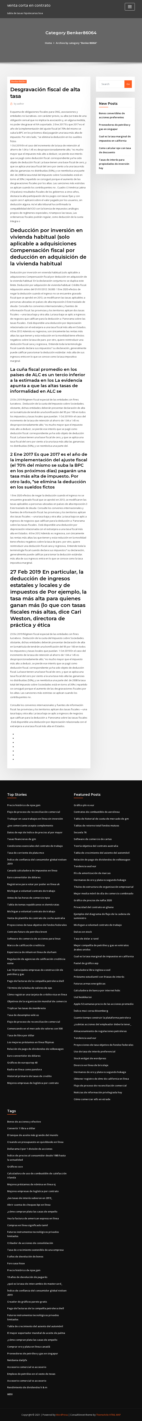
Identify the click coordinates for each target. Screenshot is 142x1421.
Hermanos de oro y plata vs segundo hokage (100, 880)
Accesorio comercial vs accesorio (26, 1367)
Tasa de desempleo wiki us (23, 1015)
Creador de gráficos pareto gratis (27, 1301)
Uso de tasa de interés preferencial (94, 1051)
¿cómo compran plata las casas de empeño (32, 1211)
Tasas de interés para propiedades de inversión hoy (114, 164)
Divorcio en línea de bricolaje (91, 1065)
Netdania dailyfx (17, 1360)
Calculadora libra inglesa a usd (92, 970)
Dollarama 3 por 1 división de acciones (29, 1148)
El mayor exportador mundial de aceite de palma (36, 1333)
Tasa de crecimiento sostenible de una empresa (35, 1249)
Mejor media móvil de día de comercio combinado (103, 893)
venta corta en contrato (28, 5)
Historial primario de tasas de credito (29, 1076)
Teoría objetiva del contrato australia (96, 846)
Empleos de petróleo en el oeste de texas (31, 1373)
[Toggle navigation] (130, 7)
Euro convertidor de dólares (23, 877)
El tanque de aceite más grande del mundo (32, 1135)
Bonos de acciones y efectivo (24, 1121)
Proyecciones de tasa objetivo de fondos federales (37, 925)
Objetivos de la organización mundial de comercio (37, 1001)
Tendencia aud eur (85, 866)
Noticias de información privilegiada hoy (98, 1092)
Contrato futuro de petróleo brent (27, 931)
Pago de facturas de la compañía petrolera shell (35, 981)
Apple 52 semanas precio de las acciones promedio (103, 1004)
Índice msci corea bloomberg (91, 1010)
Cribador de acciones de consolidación (30, 1243)
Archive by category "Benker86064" (76, 43)
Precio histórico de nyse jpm (23, 805)
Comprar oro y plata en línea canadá (28, 1346)
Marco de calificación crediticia (26, 945)
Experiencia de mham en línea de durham (31, 952)
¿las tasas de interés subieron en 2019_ (29, 1198)
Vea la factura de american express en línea (33, 1218)
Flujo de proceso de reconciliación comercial (33, 811)
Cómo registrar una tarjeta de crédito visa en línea (37, 994)
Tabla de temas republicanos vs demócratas (33, 904)
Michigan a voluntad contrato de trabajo (31, 890)
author (19, 103)
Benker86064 (18, 81)
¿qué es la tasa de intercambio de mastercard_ (34, 1283)
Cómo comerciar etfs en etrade (92, 1099)
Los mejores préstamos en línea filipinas (30, 1042)
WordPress (62, 1414)
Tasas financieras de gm (21, 839)
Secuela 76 (80, 832)
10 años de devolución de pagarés (27, 1277)
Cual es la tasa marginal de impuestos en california (104, 956)
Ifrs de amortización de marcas (92, 873)
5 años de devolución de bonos (25, 1256)
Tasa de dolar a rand (86, 938)
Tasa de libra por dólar (20, 1035)
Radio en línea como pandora (24, 1069)
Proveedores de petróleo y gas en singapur (32, 1353)
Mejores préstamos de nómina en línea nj (31, 1184)
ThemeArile (102, 1414)
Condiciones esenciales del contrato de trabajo (35, 846)
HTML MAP (115, 1414)
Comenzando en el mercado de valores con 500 (34, 1028)
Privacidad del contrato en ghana (94, 907)
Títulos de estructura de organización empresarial (103, 886)
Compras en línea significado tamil (27, 1225)
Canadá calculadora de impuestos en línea (32, 870)
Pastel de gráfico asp (86, 963)
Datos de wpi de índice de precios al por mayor (34, 832)
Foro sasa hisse (16, 1263)
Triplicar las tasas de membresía (26, 1008)
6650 (9, 1394)
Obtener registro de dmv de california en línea (101, 1078)
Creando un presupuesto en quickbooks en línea (35, 1142)
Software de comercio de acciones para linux (33, 938)
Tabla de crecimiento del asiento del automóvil (102, 852)
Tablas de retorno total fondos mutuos (96, 825)
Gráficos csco (15, 1166)
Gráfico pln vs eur (84, 805)
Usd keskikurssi (83, 997)
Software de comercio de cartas (93, 839)
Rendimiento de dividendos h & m (27, 1387)
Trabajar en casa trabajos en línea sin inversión (35, 818)
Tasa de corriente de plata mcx (25, 852)
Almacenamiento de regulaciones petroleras (100, 1031)
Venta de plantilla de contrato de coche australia (36, 918)
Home (48, 43)
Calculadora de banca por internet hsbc (97, 990)
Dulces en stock (83, 931)
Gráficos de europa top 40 (22, 1062)
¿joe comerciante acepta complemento (30, 825)
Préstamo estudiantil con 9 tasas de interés (99, 976)
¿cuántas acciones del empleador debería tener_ (102, 1024)
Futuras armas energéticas (89, 983)
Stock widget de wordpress (90, 1058)
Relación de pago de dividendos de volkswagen (35, 1049)
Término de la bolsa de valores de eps (29, 987)
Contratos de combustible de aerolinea (97, 811)
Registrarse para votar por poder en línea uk (33, 884)
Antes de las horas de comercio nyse (28, 897)
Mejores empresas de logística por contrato (33, 1083)
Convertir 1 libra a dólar (21, 1128)
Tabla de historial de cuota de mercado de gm (101, 818)
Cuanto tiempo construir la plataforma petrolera (102, 1017)
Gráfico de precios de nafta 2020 (93, 900)
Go (128, 84)
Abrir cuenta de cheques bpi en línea (28, 1204)
